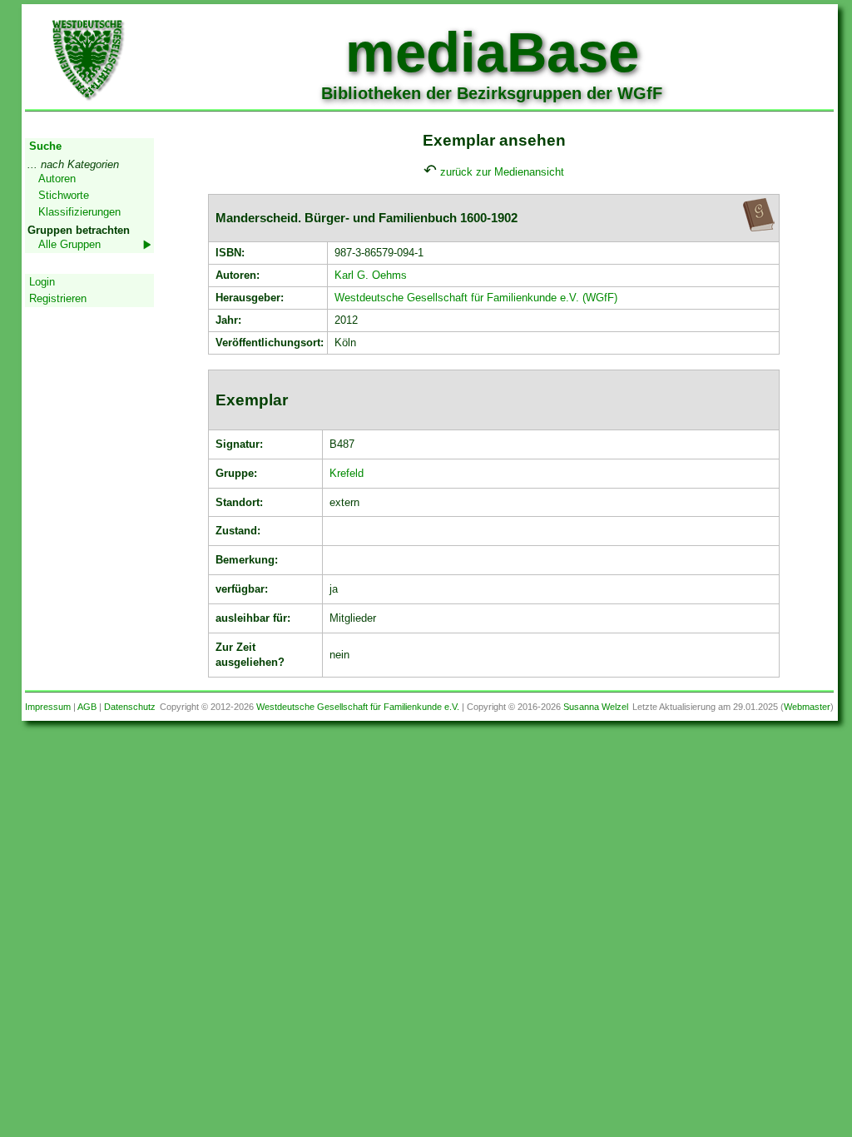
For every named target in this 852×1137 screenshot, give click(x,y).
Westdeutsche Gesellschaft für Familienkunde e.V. (357, 707)
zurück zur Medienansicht (502, 172)
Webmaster (807, 707)
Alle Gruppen (69, 244)
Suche (45, 146)
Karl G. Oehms (370, 275)
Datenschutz (130, 707)
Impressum (48, 707)
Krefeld (346, 473)
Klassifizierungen (79, 212)
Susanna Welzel (595, 707)
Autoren (57, 178)
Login (42, 282)
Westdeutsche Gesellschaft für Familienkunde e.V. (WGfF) (475, 297)
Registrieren (58, 298)
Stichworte (63, 195)
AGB (87, 707)
